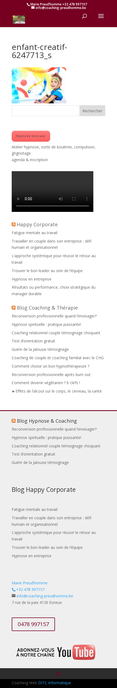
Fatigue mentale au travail (34, 232)
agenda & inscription (30, 159)
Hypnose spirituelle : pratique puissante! (46, 324)
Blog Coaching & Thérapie (47, 307)
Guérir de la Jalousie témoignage (40, 349)
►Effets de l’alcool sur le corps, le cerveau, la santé (57, 391)
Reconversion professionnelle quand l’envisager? (54, 315)
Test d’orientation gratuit (33, 340)
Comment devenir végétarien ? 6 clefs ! (46, 382)
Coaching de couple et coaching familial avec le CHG (58, 357)
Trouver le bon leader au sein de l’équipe (47, 270)
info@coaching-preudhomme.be (45, 595)
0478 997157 (33, 624)
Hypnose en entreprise (31, 279)
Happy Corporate (37, 224)
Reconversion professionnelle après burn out (51, 374)
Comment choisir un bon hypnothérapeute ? (50, 366)
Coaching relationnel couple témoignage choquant (56, 332)
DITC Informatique (54, 682)
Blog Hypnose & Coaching (47, 421)
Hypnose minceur (31, 136)
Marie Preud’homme (30, 582)
